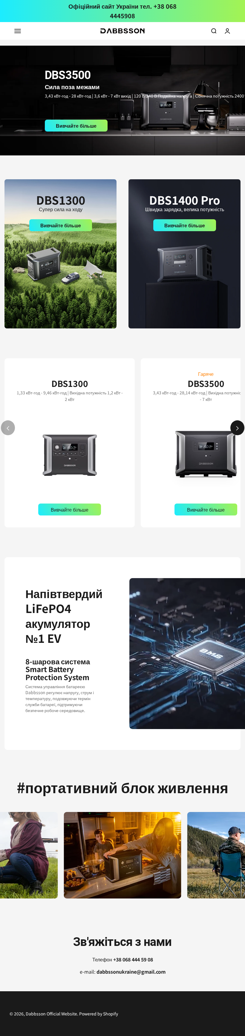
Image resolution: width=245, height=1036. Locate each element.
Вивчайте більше (76, 125)
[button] (237, 427)
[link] (122, 100)
